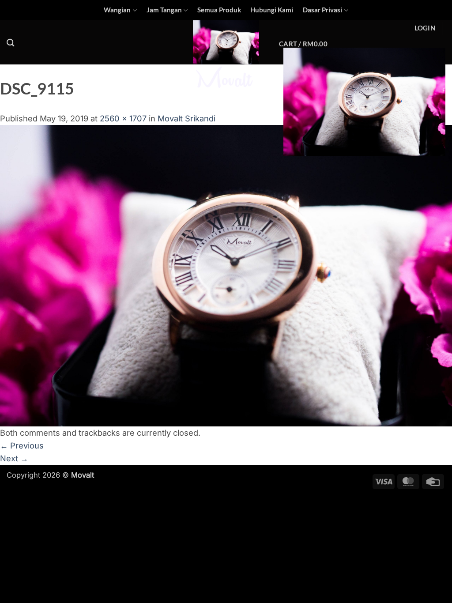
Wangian (117, 10)
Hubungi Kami (271, 10)
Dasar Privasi (322, 10)
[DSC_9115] (226, 274)
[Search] (11, 43)
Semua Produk (219, 10)
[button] (424, 28)
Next (14, 458)
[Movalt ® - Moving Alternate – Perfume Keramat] (226, 56)
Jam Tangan (164, 10)
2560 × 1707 (123, 118)
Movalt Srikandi (186, 118)
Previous (22, 445)
